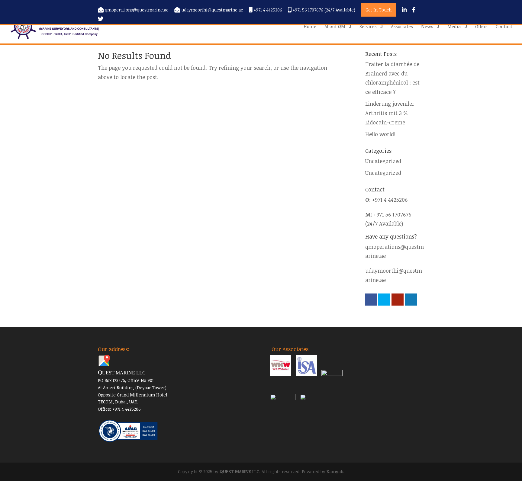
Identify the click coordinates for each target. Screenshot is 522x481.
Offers (481, 26)
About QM (334, 26)
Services (368, 26)
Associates (402, 26)
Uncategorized (383, 161)
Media (454, 26)
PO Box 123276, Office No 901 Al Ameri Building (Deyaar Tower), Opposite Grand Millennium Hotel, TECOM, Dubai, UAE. (133, 387)
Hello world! (380, 134)
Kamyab (335, 471)
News (427, 26)
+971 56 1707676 (392, 214)
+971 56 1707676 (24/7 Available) (323, 10)
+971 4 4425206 (267, 10)
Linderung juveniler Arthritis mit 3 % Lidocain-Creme (389, 113)
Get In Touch (379, 10)
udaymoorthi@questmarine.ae (212, 10)
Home (310, 26)
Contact (504, 26)
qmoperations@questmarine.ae (137, 10)
